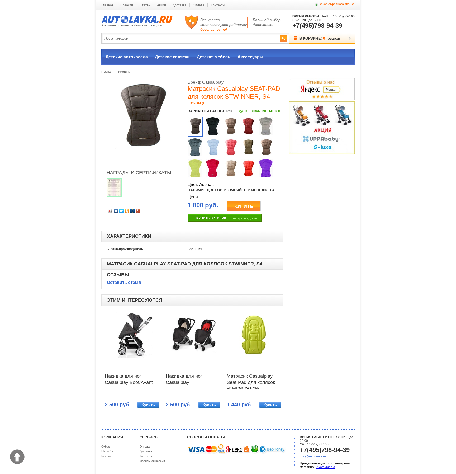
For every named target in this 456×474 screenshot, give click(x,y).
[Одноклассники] (127, 211)
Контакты (218, 5)
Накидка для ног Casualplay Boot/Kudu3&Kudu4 (186, 379)
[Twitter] (121, 211)
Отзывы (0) (197, 103)
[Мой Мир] (132, 211)
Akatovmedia (325, 467)
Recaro (106, 456)
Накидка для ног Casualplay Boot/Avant (129, 379)
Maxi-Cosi (107, 451)
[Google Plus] (138, 211)
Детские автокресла (127, 57)
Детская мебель (213, 57)
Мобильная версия (152, 460)
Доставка (179, 5)
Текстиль (124, 71)
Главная (107, 5)
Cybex (105, 446)
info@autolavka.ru (313, 456)
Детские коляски (172, 57)
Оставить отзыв (124, 282)
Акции (161, 5)
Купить (148, 405)
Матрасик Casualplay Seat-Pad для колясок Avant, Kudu (251, 379)
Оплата (198, 5)
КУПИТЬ (243, 206)
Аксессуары (250, 57)
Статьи (145, 5)
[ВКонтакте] (116, 211)
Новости (126, 5)
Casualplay (213, 82)
